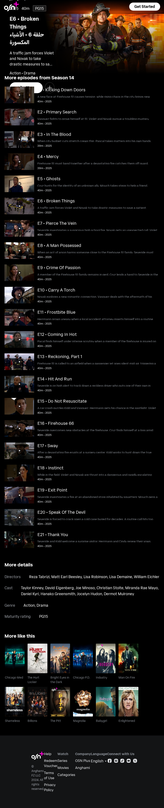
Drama (42, 605)
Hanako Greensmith (58, 593)
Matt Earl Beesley (66, 576)
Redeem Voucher (50, 763)
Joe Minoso (85, 587)
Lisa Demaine (120, 576)
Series (62, 760)
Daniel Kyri (30, 593)
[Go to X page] (135, 761)
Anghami (82, 767)
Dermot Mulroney (119, 593)
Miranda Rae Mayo (141, 587)
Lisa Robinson (95, 576)
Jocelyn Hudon (89, 593)
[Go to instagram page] (116, 761)
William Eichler (146, 576)
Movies (63, 767)
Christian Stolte (110, 587)
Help (47, 753)
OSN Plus (82, 760)
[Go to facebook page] (109, 761)
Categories (66, 774)
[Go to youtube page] (128, 761)
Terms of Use (49, 775)
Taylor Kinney (32, 587)
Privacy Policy (50, 787)
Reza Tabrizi (39, 576)
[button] (144, 7)
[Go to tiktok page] (122, 761)
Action (29, 605)
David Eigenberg (59, 587)
